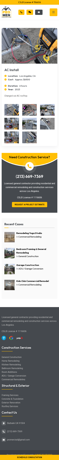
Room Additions (9, 372)
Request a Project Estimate (29, 204)
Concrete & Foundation (12, 399)
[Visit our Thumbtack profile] (5, 339)
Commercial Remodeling (29, 236)
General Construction (28, 256)
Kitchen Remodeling (11, 364)
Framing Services (10, 395)
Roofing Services (10, 406)
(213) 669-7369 (29, 176)
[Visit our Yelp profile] (19, 339)
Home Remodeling (10, 361)
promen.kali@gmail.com (18, 439)
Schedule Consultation (29, 457)
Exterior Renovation (11, 402)
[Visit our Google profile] (12, 339)
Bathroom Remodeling (12, 368)
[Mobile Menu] (53, 12)
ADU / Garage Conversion (30, 268)
